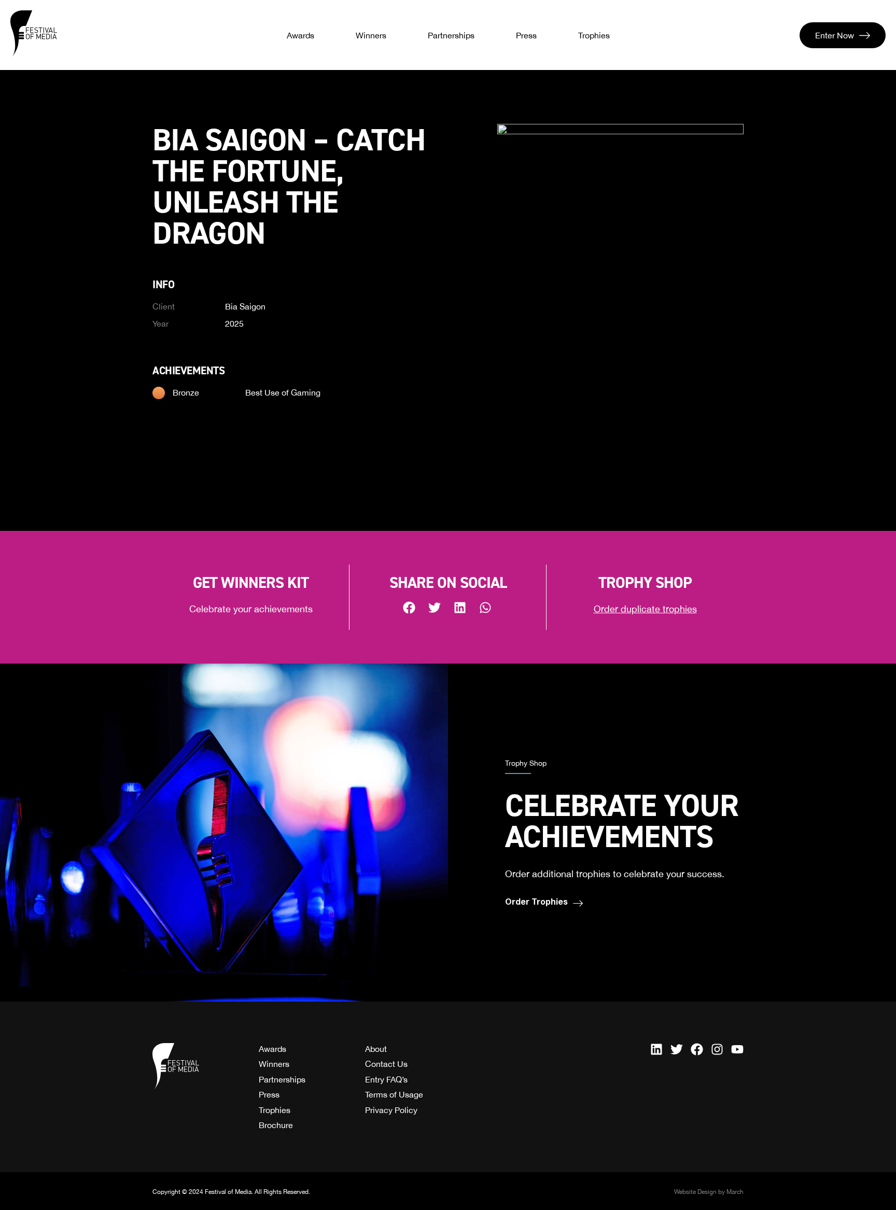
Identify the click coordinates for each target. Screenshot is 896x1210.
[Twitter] (676, 1049)
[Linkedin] (656, 1049)
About (376, 1048)
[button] (410, 607)
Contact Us (386, 1063)
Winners (371, 35)
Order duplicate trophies (645, 608)
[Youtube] (737, 1049)
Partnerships (451, 35)
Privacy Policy (391, 1110)
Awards (300, 35)
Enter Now (834, 35)
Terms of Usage (394, 1094)
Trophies (594, 35)
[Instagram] (717, 1049)
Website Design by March (709, 1191)
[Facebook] (697, 1049)
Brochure (276, 1125)
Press (526, 35)
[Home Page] (33, 33)
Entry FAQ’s (386, 1079)
